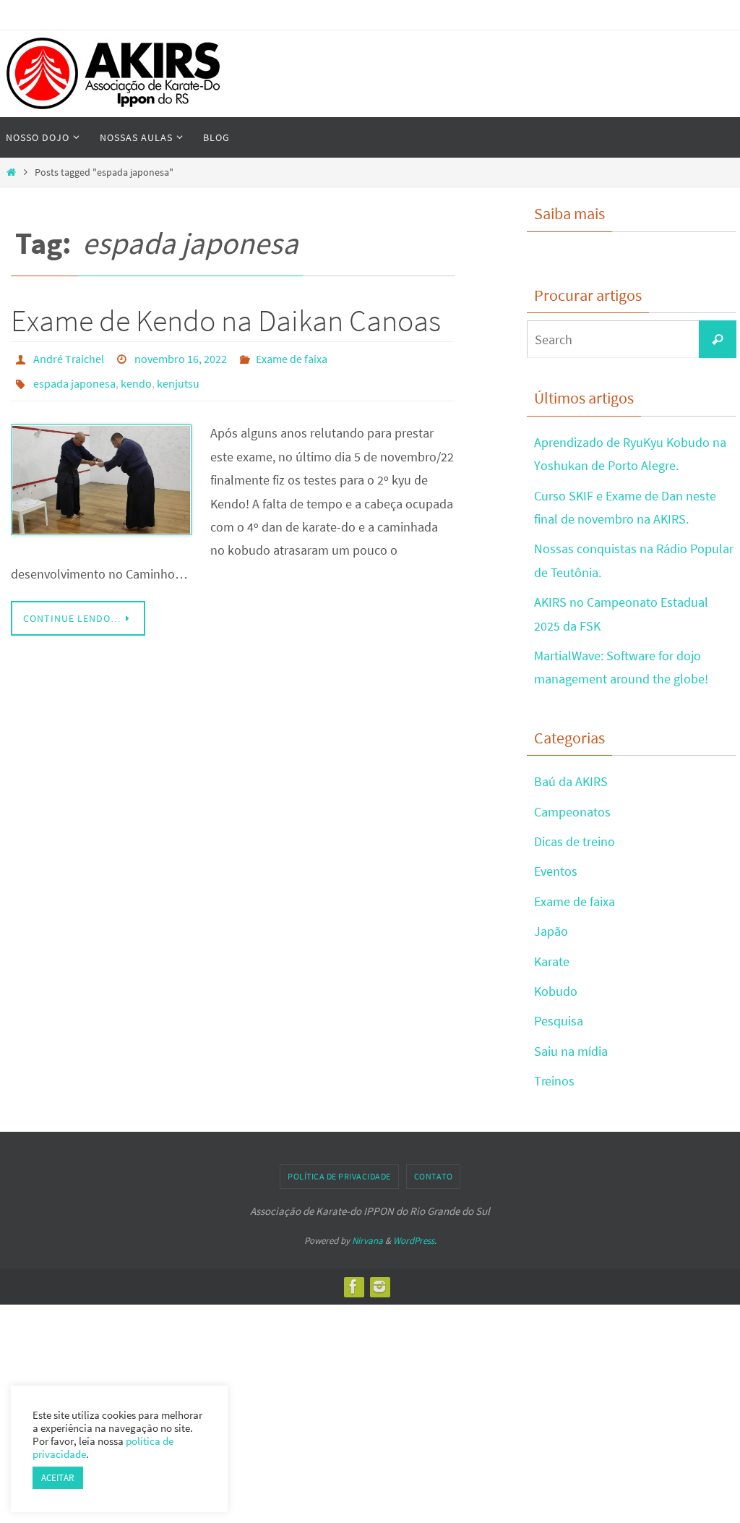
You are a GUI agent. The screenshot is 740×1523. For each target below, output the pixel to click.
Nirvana (367, 1240)
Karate (551, 961)
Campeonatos (572, 811)
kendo (136, 377)
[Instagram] (379, 1286)
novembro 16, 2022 (180, 357)
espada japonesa (74, 377)
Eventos (555, 871)
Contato (433, 1176)
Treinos (554, 1080)
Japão (551, 931)
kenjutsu (178, 377)
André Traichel (68, 357)
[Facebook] (353, 1286)
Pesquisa (558, 1020)
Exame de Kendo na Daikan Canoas (226, 320)
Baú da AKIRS (571, 781)
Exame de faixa (291, 357)
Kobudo (555, 991)
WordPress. (414, 1240)
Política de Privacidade (339, 1176)
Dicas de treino (574, 841)
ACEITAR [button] (57, 1478)
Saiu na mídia (571, 1051)
